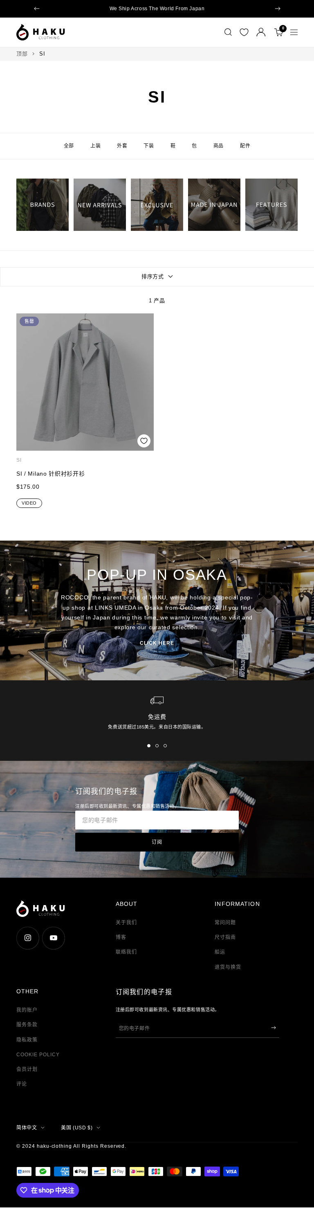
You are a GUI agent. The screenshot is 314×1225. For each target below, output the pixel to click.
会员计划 (27, 1069)
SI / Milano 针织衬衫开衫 (50, 473)
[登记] (273, 1028)
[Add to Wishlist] (144, 441)
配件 (245, 146)
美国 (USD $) (76, 1128)
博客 (121, 937)
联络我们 (126, 952)
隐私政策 (27, 1040)
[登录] (261, 32)
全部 (69, 146)
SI (19, 460)
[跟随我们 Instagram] (27, 938)
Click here (157, 643)
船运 (220, 952)
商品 (218, 146)
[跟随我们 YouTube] (53, 938)
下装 (149, 146)
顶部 (21, 54)
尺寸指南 (225, 937)
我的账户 (27, 1010)
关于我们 (126, 922)
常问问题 (225, 922)
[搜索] (228, 32)
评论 (21, 1084)
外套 (122, 146)
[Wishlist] (244, 32)
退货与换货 (228, 967)
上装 (95, 146)
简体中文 (26, 1128)
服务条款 (27, 1025)
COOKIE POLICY (37, 1054)
